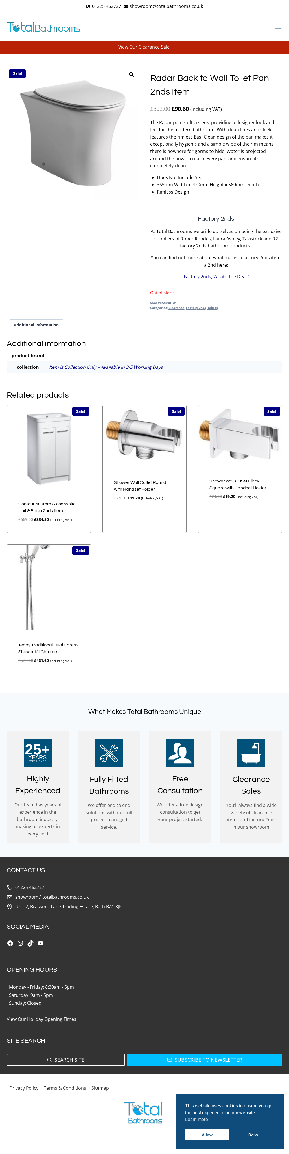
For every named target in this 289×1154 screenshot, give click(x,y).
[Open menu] (277, 27)
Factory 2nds (196, 308)
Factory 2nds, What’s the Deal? (216, 276)
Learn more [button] (196, 1119)
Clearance (176, 308)
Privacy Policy (24, 1088)
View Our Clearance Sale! (144, 47)
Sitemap (100, 1088)
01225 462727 (29, 887)
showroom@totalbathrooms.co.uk (52, 897)
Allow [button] (207, 1135)
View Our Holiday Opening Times (41, 1019)
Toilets (212, 308)
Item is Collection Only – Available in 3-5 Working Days (106, 367)
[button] (131, 74)
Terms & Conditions (65, 1088)
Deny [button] (253, 1135)
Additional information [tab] (36, 325)
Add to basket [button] (125, 516)
